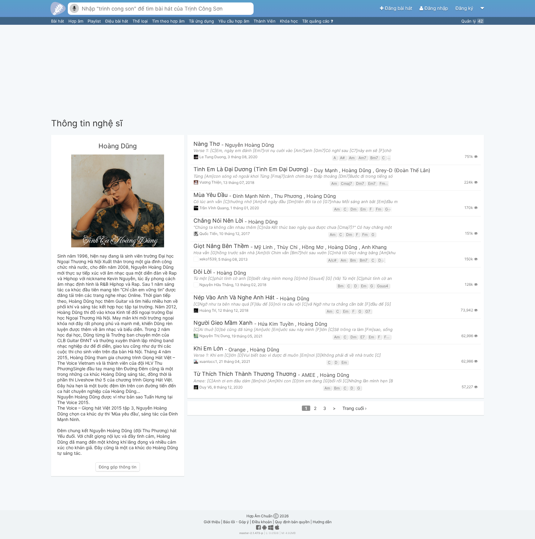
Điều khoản (262, 521)
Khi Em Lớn (208, 349)
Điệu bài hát (117, 21)
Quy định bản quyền (292, 521)
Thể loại (141, 21)
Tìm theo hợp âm (169, 21)
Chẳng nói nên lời (218, 221)
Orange (237, 349)
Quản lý (472, 21)
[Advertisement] (267, 71)
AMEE (309, 375)
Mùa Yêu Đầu (211, 195)
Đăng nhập (436, 8)
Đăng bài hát (398, 8)
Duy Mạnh (326, 170)
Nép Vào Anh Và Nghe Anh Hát (234, 298)
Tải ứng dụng (202, 21)
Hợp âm (76, 21)
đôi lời (202, 272)
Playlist (95, 21)
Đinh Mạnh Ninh (252, 196)
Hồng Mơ (313, 247)
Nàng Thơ (207, 144)
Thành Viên (265, 21)
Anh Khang (374, 247)
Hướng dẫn (322, 521)
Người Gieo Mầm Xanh (223, 323)
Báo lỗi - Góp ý (236, 521)
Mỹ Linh (264, 247)
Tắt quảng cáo (316, 21)
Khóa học (289, 21)
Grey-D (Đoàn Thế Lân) (403, 170)
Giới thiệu (212, 521)
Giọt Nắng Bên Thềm (221, 246)
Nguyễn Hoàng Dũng (249, 145)
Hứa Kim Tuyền (276, 324)
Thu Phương (289, 196)
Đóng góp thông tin (118, 466)
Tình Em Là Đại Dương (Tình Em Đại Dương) (251, 169)
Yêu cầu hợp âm (234, 21)
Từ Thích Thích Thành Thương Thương (245, 374)
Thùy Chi (288, 247)
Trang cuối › (354, 408)
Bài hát (58, 21)
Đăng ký (464, 8)
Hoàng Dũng (357, 170)
